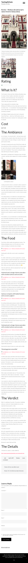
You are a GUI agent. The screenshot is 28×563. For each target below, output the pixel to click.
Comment (3, 490)
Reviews (18, 458)
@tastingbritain (5, 547)
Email (2, 518)
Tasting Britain (7, 2)
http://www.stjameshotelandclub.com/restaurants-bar (12, 453)
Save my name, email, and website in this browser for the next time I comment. (14, 535)
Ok (14, 560)
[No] (26, 558)
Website (3, 525)
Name (3, 510)
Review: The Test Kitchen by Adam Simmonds (14, 470)
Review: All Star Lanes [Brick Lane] (11, 467)
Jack (5, 458)
